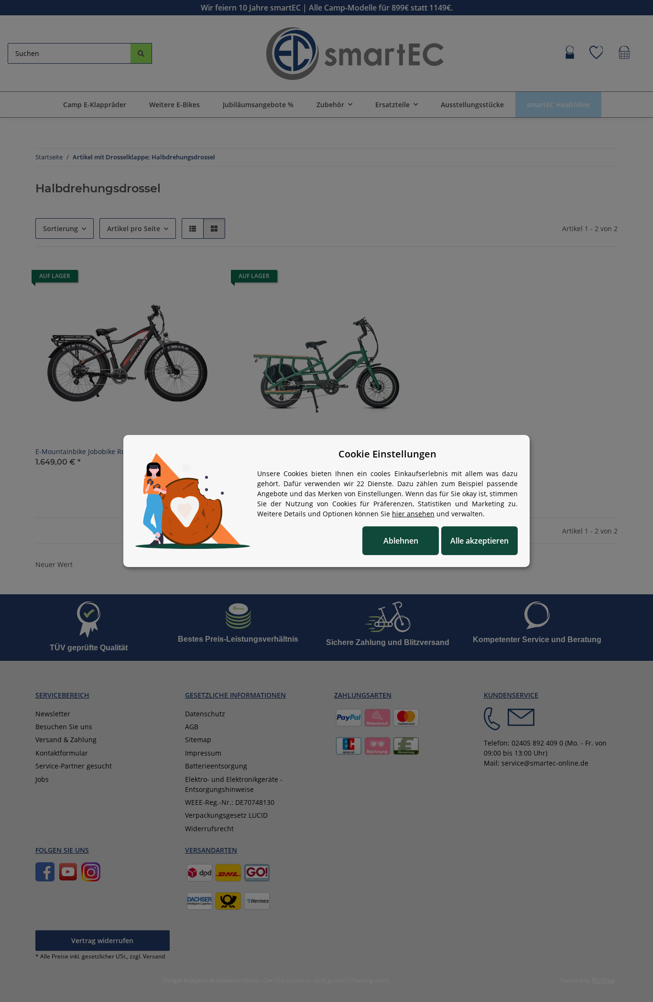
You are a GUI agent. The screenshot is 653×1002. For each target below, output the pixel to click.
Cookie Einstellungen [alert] (387, 453)
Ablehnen (400, 540)
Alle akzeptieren (479, 540)
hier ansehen (413, 513)
